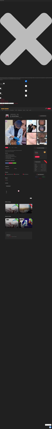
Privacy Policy (2, 105)
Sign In (49, 108)
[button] (26, 39)
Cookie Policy (2, 104)
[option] (12, 209)
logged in (10, 236)
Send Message (37, 156)
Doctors (15, 114)
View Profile (36, 153)
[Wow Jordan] (5, 108)
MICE (16, 110)
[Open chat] (50, 427)
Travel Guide (12, 110)
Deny (3, 103)
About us (24, 110)
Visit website (13, 160)
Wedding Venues (20, 110)
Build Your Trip (7, 110)
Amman (18, 114)
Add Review (15, 147)
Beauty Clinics (12, 114)
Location (12, 147)
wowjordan (36, 152)
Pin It (40, 178)
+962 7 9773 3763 (8, 160)
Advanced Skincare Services (9, 174)
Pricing (27, 110)
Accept (1, 103)
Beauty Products (17, 174)
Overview (6, 147)
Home (2, 110)
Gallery (9, 147)
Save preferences (11, 103)
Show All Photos (42, 143)
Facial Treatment (26, 174)
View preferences (7, 103)
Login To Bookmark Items (41, 174)
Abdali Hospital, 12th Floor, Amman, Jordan (16, 117)
